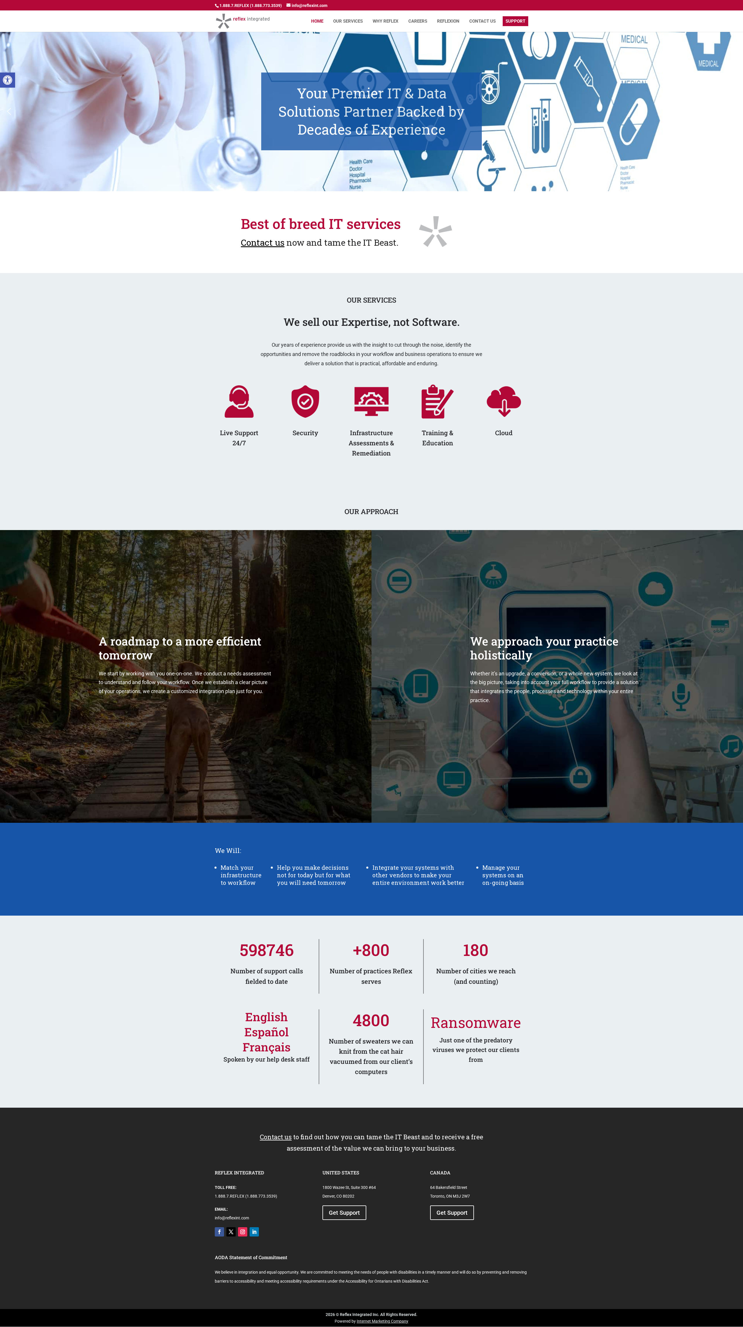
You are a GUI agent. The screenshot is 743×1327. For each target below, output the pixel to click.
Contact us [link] (262, 242)
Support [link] (515, 21)
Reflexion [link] (448, 21)
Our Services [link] (348, 21)
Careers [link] (417, 21)
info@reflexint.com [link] (232, 1218)
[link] (7, 80)
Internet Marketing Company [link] (382, 1321)
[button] (9, 111)
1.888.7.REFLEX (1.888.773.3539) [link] (246, 1196)
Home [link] (317, 21)
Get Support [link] (344, 1212)
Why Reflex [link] (385, 21)
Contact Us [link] (482, 21)
